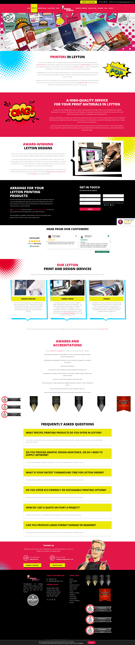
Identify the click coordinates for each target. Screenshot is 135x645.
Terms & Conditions (74, 600)
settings (81, 643)
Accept (91, 642)
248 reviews (37, 243)
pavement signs (40, 64)
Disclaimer (72, 594)
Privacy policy (72, 596)
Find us (71, 579)
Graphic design (73, 581)
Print (70, 583)
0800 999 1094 (113, 2)
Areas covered (73, 589)
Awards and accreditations (67, 343)
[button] (110, 242)
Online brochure (73, 587)
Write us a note (57, 565)
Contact (71, 591)
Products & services (74, 585)
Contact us (48, 545)
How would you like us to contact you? (113, 203)
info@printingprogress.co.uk (126, 2)
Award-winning (38, 144)
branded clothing (84, 64)
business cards (78, 67)
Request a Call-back (88, 2)
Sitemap (71, 602)
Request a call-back (32, 565)
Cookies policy (73, 598)
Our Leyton (67, 265)
